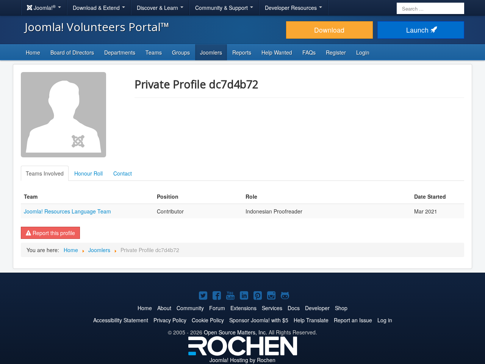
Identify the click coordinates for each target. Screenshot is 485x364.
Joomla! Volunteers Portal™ (97, 27)
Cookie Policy (208, 320)
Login (362, 52)
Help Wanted (276, 52)
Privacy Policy (169, 320)
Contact (122, 173)
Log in (384, 320)
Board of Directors (72, 52)
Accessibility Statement (120, 320)
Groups (181, 52)
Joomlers (211, 52)
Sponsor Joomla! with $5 (258, 320)
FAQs (309, 52)
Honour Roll (88, 173)
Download (329, 30)
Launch (418, 30)
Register (336, 52)
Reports (241, 52)
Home (33, 52)
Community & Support (222, 7)
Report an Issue (353, 320)
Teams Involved (45, 173)
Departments (119, 52)
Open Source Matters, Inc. (235, 332)
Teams (154, 52)
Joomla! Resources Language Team (67, 211)
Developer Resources (291, 7)
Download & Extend (97, 7)
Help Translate (311, 320)
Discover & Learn (158, 7)
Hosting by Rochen (242, 360)
